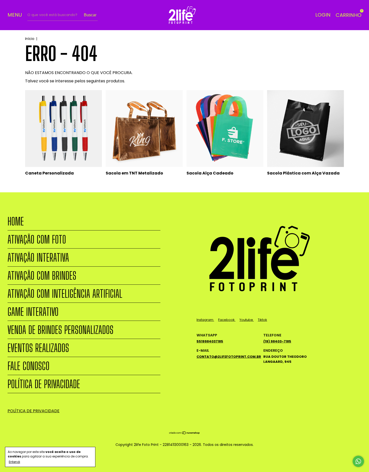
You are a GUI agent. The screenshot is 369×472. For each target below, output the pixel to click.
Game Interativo (33, 311)
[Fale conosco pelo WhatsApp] (358, 461)
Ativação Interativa (38, 257)
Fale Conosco (28, 366)
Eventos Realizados (38, 347)
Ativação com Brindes (42, 275)
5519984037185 (210, 341)
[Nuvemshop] (184, 433)
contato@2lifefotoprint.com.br (229, 356)
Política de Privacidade (44, 384)
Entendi (14, 462)
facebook (226, 319)
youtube (246, 319)
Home (16, 221)
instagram (205, 319)
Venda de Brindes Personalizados (60, 329)
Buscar (90, 15)
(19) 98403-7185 (277, 341)
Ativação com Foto (37, 239)
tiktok (262, 319)
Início (29, 38)
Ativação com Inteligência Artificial (65, 293)
